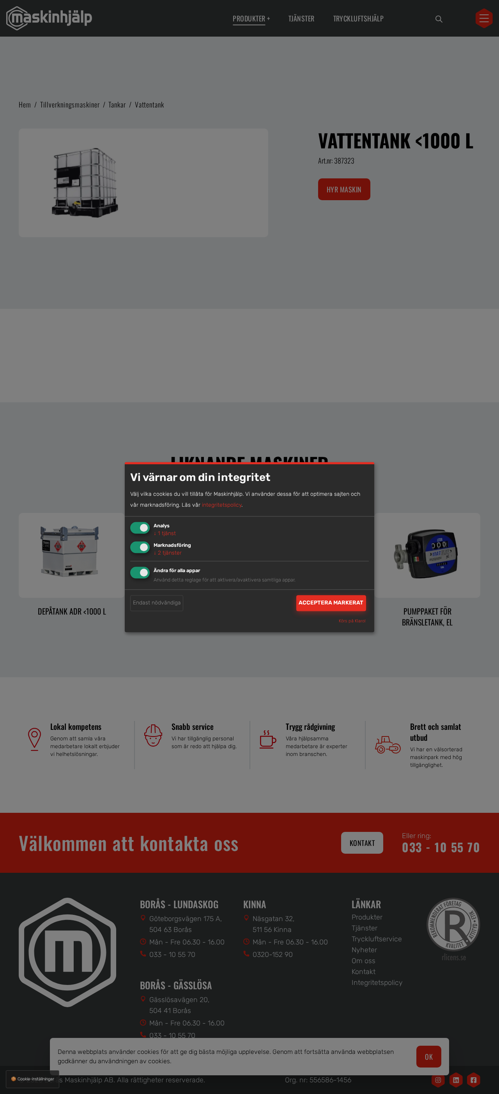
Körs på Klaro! (352, 621)
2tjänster (168, 553)
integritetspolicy (221, 505)
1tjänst (165, 533)
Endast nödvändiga (157, 603)
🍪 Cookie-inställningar (32, 1079)
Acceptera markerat (331, 603)
